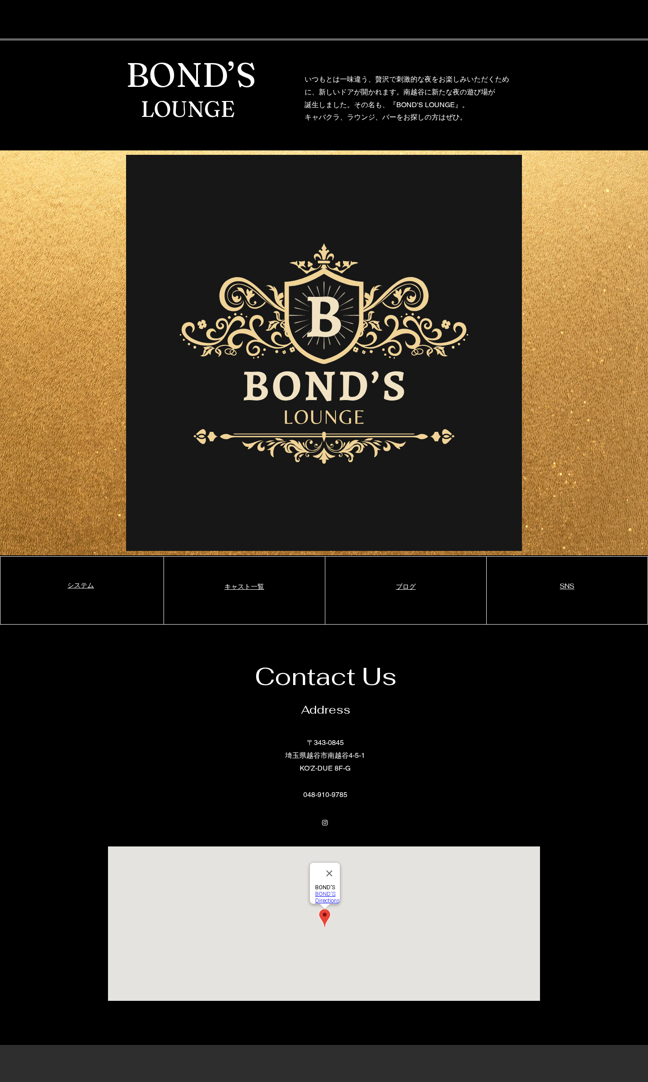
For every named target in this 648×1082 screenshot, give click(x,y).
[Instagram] (325, 822)
